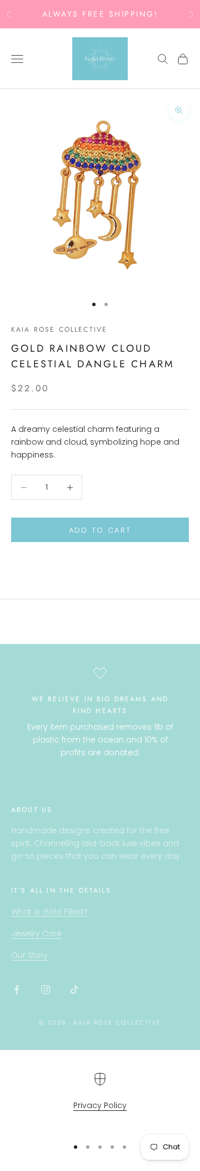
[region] (100, 1100)
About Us (31, 810)
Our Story (29, 955)
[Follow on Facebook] (16, 989)
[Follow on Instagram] (45, 989)
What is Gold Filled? (49, 911)
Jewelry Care (36, 933)
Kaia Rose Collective (59, 329)
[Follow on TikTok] (74, 989)
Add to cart (100, 530)
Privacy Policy (100, 1105)
